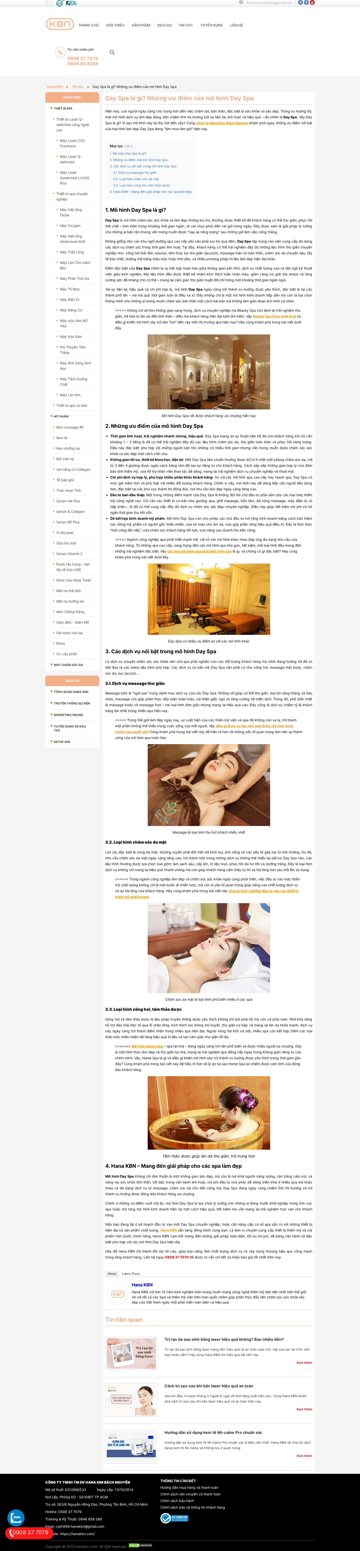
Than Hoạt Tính (68, 490)
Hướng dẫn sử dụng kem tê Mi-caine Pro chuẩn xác (213, 1432)
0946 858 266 (90, 1519)
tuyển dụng (211, 25)
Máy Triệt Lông (72, 252)
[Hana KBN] (118, 1303)
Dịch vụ (164, 25)
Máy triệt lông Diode (71, 212)
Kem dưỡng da (68, 448)
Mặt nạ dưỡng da (70, 601)
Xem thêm (304, 1363)
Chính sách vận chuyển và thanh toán (190, 1494)
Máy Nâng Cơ (71, 310)
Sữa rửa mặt (66, 543)
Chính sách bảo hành (177, 1501)
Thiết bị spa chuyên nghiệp (72, 196)
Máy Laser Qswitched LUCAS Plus (74, 177)
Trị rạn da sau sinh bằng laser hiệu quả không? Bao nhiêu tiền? (224, 1339)
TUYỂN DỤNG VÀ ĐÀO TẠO (70, 728)
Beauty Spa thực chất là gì (274, 316)
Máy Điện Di (69, 299)
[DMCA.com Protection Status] (140, 1546)
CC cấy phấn (66, 654)
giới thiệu (115, 25)
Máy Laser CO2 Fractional (72, 143)
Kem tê (61, 438)
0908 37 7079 (70, 1512)
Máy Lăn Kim (70, 395)
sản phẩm (141, 25)
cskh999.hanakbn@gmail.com (80, 1526)
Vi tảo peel (64, 532)
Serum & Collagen (70, 511)
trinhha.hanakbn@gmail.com (270, 2)
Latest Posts (131, 1274)
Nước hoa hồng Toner (73, 580)
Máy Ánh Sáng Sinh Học (75, 365)
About (112, 1274)
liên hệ (236, 25)
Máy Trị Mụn (70, 289)
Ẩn (129, 146)
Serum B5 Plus (68, 522)
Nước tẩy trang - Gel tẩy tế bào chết (72, 567)
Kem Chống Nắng (70, 612)
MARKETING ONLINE (68, 715)
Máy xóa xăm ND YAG (74, 323)
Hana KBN (142, 1284)
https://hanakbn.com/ (77, 1534)
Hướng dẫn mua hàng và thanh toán (189, 1487)
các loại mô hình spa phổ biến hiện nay (199, 551)
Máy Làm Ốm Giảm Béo (75, 265)
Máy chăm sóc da (68, 665)
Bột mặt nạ (65, 459)
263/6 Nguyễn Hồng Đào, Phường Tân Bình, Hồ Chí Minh (102, 1504)
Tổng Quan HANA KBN (71, 692)
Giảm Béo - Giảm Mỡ (72, 622)
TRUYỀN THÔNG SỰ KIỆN (72, 703)
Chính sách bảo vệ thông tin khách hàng (192, 1507)
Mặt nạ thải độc (68, 591)
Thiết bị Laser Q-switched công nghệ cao (72, 124)
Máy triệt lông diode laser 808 (72, 239)
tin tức (186, 25)
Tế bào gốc (65, 480)
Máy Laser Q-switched (71, 159)
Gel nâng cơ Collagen (73, 469)
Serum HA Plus (68, 501)
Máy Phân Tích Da (74, 278)
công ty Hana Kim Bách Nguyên (222, 123)
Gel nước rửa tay (69, 633)
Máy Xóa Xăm (71, 336)
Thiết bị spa (63, 108)
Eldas (60, 643)
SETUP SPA (62, 742)
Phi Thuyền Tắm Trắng (73, 350)
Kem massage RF (70, 427)
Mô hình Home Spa (147, 1046)
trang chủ (88, 25)
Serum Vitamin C (69, 554)
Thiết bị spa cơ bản (71, 405)
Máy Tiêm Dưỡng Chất (73, 381)
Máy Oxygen (70, 225)
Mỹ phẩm (61, 416)
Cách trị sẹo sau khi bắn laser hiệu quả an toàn (209, 1385)
